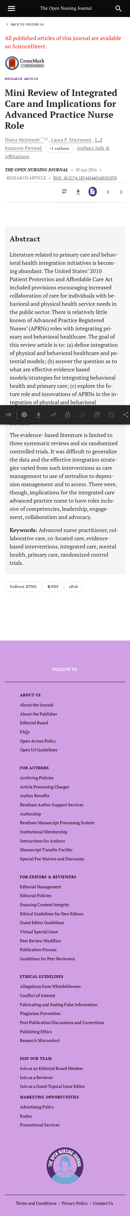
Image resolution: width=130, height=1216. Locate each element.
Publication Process (38, 949)
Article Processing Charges (44, 787)
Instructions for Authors (42, 841)
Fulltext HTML (23, 586)
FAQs (25, 732)
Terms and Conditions (36, 1203)
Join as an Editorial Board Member (51, 1068)
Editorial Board (34, 723)
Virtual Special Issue (39, 931)
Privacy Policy (75, 1203)
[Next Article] (121, 192)
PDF (55, 586)
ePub (73, 586)
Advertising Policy (37, 1107)
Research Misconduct (40, 1040)
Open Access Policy (38, 741)
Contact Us (103, 1203)
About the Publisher (38, 714)
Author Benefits (34, 795)
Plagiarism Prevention (40, 1013)
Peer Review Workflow (40, 941)
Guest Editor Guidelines (42, 922)
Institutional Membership (43, 832)
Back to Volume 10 (27, 24)
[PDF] (93, 191)
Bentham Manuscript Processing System (57, 822)
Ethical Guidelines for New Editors (51, 914)
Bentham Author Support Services (51, 805)
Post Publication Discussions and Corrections (62, 1022)
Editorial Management (40, 887)
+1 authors (59, 148)
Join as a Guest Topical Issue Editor (52, 1086)
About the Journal (36, 705)
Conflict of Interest (37, 995)
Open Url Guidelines (38, 750)
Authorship (30, 814)
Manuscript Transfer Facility (46, 849)
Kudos (26, 1116)
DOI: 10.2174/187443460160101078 (85, 178)
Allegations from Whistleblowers (50, 986)
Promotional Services (40, 1125)
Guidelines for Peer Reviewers (47, 959)
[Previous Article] (108, 192)
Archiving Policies (37, 777)
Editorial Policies (35, 895)
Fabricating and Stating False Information (58, 1004)
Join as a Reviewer (36, 1077)
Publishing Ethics (36, 1031)
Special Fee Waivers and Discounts (52, 859)
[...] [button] (98, 139)
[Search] (118, 8)
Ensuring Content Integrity (44, 904)
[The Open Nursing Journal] (65, 1165)
